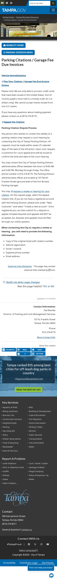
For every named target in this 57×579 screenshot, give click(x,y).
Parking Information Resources (27, 17)
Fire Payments (35, 419)
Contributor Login (29, 562)
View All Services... (11, 450)
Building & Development (40, 411)
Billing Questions (10, 411)
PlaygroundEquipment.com (29, 378)
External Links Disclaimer (20, 266)
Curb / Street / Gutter (38, 463)
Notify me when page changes (23, 282)
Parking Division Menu (19, 52)
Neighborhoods (10, 423)
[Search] (53, 3)
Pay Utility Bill (9, 431)
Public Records (35, 435)
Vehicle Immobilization (14, 75)
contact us (26, 529)
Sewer (5, 479)
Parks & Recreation (37, 423)
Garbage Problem (37, 467)
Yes (45, 286)
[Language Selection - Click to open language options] (2, 3)
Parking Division (8, 17)
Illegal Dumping (36, 471)
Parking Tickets (35, 427)
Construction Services (12, 419)
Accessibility (9, 562)
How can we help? (36, 3)
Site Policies (48, 562)
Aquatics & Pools (10, 407)
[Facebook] (29, 544)
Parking (6, 427)
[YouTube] (47, 544)
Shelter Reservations (12, 439)
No (52, 286)
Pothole (6, 475)
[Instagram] (41, 544)
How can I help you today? (41, 567)
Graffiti (6, 471)
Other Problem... (10, 483)
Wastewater (8, 447)
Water (31, 447)
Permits (32, 431)
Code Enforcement (37, 415)
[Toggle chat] (50, 575)
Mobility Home (15, 45)
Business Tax (8, 415)
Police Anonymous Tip (39, 475)
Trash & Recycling (10, 443)
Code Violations (9, 463)
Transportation (35, 439)
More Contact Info (46, 337)
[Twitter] (35, 544)
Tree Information (36, 443)
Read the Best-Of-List (28, 389)
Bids (31, 407)
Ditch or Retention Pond (13, 467)
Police (5, 435)
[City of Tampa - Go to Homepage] (14, 10)
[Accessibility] (7, 3)
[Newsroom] (11, 3)
